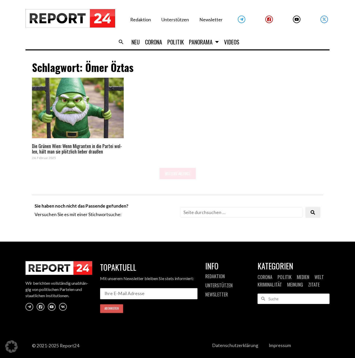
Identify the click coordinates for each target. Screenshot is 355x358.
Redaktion (140, 19)
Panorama (201, 42)
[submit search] (312, 212)
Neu (136, 42)
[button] (121, 42)
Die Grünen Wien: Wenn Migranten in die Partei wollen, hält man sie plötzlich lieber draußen (77, 149)
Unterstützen (175, 19)
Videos (231, 42)
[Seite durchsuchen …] (241, 212)
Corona (153, 42)
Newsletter (211, 19)
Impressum (280, 345)
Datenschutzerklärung (235, 345)
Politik (175, 42)
